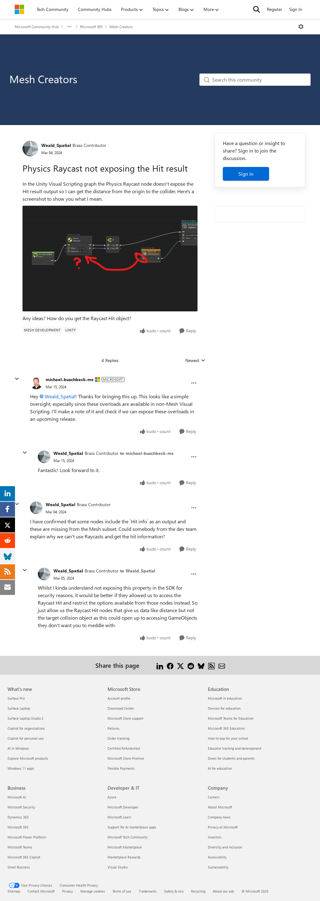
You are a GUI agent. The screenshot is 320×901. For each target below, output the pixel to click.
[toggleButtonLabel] (301, 26)
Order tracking (118, 738)
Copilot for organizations (26, 728)
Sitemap (14, 891)
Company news (219, 817)
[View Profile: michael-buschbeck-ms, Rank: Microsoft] (36, 383)
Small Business (19, 867)
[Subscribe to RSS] (211, 665)
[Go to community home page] (19, 9)
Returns (113, 728)
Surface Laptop (19, 708)
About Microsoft (220, 807)
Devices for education (224, 708)
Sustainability (218, 867)
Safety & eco (173, 891)
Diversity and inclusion (225, 847)
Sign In (295, 9)
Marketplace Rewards (124, 857)
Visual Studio (118, 867)
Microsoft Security (21, 807)
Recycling (198, 891)
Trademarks (148, 891)
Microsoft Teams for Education (230, 718)
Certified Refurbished (124, 748)
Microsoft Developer (123, 807)
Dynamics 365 (18, 817)
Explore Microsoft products (28, 758)
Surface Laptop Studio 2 (25, 718)
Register (274, 9)
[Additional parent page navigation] (69, 26)
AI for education (220, 768)
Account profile (119, 698)
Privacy (67, 891)
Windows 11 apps (21, 768)
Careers (214, 797)
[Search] (256, 9)
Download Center (121, 708)
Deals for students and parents (231, 758)
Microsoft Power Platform (27, 837)
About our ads (223, 891)
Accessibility (217, 857)
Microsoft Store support (125, 718)
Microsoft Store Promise (126, 758)
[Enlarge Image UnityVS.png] (110, 258)
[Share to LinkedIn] (160, 665)
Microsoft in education (225, 698)
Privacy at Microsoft (223, 827)
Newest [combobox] (195, 360)
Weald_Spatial (56, 145)
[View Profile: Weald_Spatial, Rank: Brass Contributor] (30, 148)
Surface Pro (16, 698)
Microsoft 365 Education (226, 728)
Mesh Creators (121, 26)
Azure (112, 797)
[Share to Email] (221, 665)
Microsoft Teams (20, 847)
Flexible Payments (121, 768)
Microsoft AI (17, 797)
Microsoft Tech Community (128, 837)
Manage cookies (92, 891)
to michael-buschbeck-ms (146, 453)
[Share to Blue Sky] (201, 665)
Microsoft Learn (119, 817)
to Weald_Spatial (137, 571)
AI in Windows (18, 748)
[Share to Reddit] (191, 665)
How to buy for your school (228, 738)
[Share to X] (180, 665)
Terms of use (121, 891)
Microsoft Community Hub (37, 26)
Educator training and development (234, 748)
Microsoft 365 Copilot (24, 857)
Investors (215, 837)
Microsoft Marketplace (125, 847)
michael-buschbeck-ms (69, 379)
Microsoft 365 (91, 26)
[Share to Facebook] (170, 665)
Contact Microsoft (41, 891)
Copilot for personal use (26, 738)
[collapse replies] (17, 379)
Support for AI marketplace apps (132, 827)
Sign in (245, 173)
